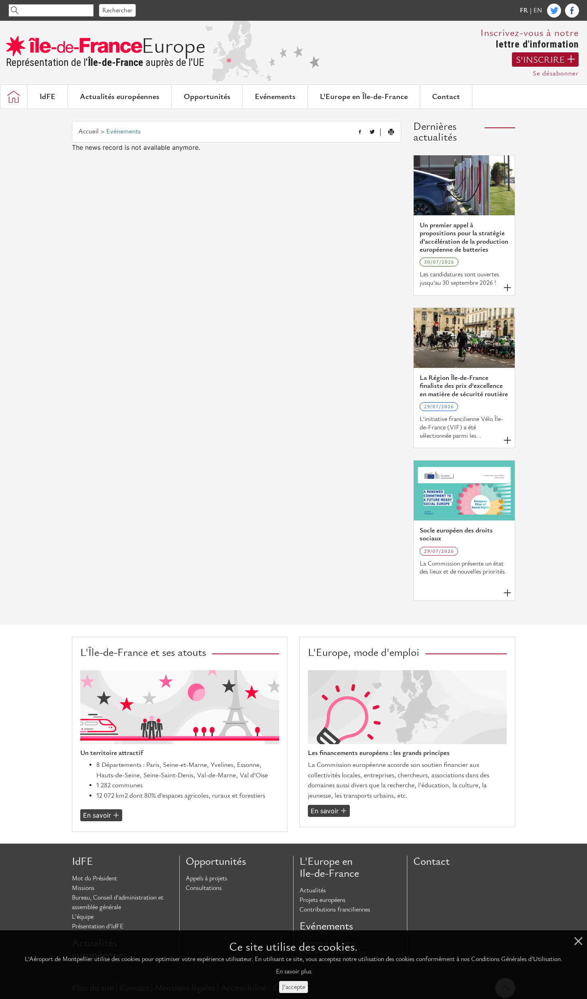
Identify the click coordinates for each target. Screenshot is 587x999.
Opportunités (207, 96)
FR (524, 10)
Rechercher (117, 10)
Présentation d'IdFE (97, 926)
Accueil (88, 131)
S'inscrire (540, 60)
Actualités (312, 890)
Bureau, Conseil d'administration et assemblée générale (117, 902)
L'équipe (82, 917)
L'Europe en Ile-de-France (329, 867)
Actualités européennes (119, 96)
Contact (446, 96)
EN (537, 10)
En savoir (97, 815)
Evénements (275, 96)
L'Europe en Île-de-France (364, 96)
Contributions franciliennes (334, 910)
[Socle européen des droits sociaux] (464, 490)
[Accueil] (13, 97)
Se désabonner (556, 73)
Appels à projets (206, 878)
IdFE (48, 96)
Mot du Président (94, 878)
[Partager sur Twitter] (372, 132)
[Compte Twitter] (554, 11)
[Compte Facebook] (572, 11)
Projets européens (322, 900)
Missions (83, 888)
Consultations (204, 888)
